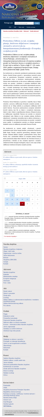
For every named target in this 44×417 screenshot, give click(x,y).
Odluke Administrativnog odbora (13, 303)
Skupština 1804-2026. (10, 259)
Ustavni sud (7, 400)
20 (22, 199)
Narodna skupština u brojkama (12, 249)
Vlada (5, 387)
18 (12, 199)
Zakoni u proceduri (9, 293)
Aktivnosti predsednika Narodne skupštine (16, 364)
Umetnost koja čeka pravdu (11, 331)
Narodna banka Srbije (10, 397)
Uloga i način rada (9, 251)
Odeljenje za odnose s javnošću (13, 339)
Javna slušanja (8, 362)
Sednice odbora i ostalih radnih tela (14, 360)
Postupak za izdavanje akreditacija (14, 341)
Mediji (5, 336)
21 (27, 199)
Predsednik (6, 385)
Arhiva (5, 375)
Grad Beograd (7, 402)
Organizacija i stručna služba (12, 253)
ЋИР (15, 27)
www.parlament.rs (9, 414)
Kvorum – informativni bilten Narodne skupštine (18, 324)
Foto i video (7, 283)
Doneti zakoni (7, 291)
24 (7, 203)
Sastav (5, 247)
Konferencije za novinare (11, 366)
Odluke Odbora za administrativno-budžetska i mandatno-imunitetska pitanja (21, 300)
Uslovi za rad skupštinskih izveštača (14, 343)
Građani (6, 311)
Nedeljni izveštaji (8, 373)
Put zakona (6, 305)
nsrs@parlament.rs (33, 412)
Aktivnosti (26, 31)
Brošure (5, 257)
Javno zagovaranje (9, 326)
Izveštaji (6, 297)
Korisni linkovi (8, 383)
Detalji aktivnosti (34, 31)
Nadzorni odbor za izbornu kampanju (14, 322)
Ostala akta (7, 295)
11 (12, 195)
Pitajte (5, 314)
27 (22, 203)
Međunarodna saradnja (10, 276)
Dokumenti (6, 347)
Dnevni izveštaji (8, 371)
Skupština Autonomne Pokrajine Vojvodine (16, 389)
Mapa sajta (21, 27)
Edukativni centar (8, 316)
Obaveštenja (7, 345)
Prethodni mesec (5, 178)
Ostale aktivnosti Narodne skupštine (14, 368)
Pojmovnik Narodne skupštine (12, 320)
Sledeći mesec (40, 178)
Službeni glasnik (8, 404)
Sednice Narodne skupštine (11, 358)
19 (17, 199)
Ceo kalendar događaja (10, 236)
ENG (10, 27)
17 (7, 199)
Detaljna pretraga (31, 27)
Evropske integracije (9, 278)
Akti (5, 288)
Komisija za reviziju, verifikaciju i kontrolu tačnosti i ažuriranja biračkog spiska (19, 394)
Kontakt (5, 264)
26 (17, 203)
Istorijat (5, 262)
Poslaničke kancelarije (10, 318)
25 (12, 203)
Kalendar (6, 274)
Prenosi (6, 355)
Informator (6, 280)
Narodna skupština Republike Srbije (12, 31)
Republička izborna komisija (12, 392)
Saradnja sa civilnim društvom (12, 328)
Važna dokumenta (9, 255)
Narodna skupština (9, 244)
